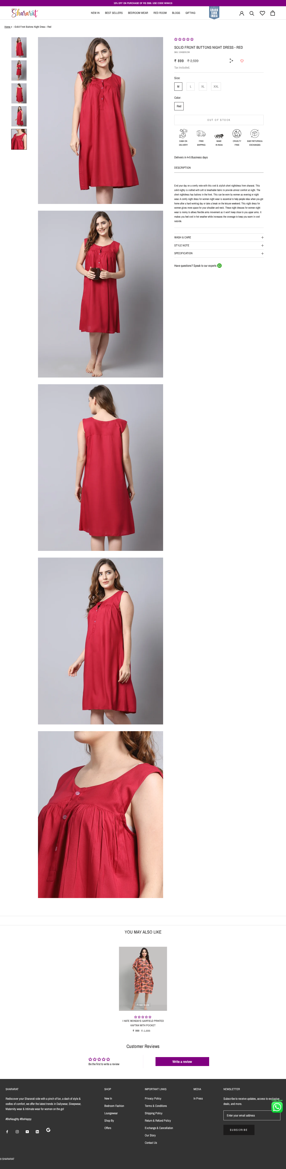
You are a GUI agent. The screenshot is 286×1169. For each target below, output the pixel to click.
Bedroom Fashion (114, 1106)
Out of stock (219, 120)
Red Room (160, 13)
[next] (272, 985)
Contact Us (151, 1143)
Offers (107, 1128)
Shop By (109, 1121)
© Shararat (7, 1159)
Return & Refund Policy (158, 1121)
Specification (183, 253)
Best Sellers (114, 13)
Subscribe (239, 1130)
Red (179, 106)
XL (202, 86)
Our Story (150, 1135)
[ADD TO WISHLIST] (242, 61)
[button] (183, 39)
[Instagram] (17, 1131)
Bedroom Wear (138, 13)
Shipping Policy (153, 1113)
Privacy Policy (153, 1098)
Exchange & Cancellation (159, 1128)
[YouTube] (27, 1131)
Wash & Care (182, 237)
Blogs (176, 13)
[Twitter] (236, 55)
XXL (216, 86)
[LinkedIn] (37, 1131)
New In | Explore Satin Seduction (170, 3)
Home (7, 27)
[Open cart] (273, 13)
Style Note (181, 245)
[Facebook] (236, 49)
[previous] (14, 985)
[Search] (252, 13)
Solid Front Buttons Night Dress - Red (33, 27)
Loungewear (111, 1113)
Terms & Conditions (156, 1106)
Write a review (182, 1061)
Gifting (190, 13)
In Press (198, 1098)
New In (95, 13)
